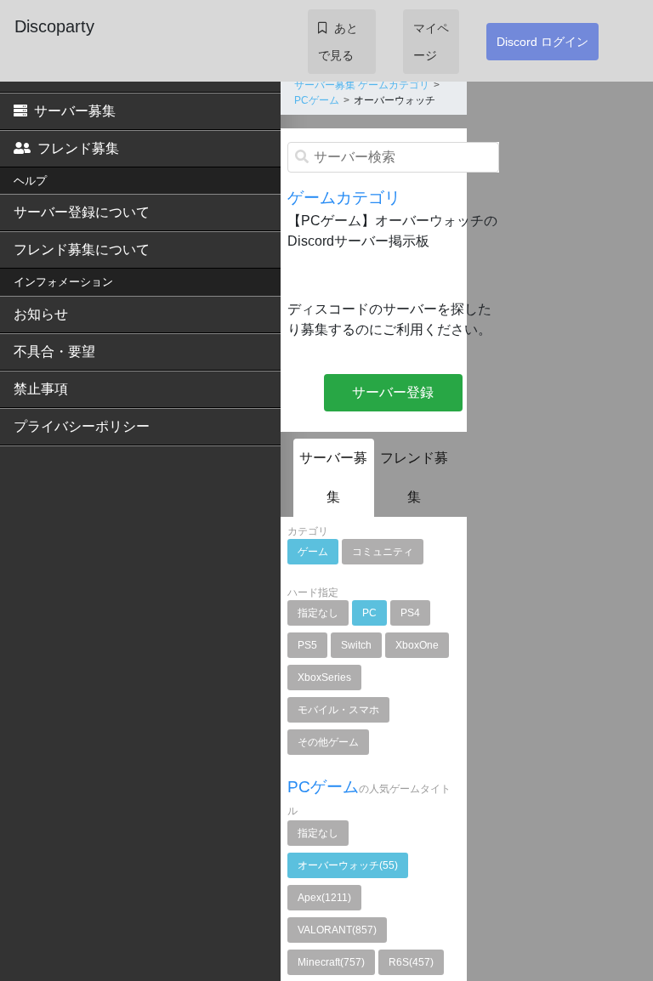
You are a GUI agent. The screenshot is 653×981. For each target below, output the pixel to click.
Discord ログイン (542, 41)
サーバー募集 (75, 111)
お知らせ (41, 314)
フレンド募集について (82, 249)
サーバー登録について (82, 212)
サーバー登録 (393, 392)
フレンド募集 (78, 148)
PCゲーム (316, 100)
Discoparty (54, 26)
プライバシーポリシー (82, 426)
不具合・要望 (54, 351)
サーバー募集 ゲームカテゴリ (361, 85)
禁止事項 (41, 389)
